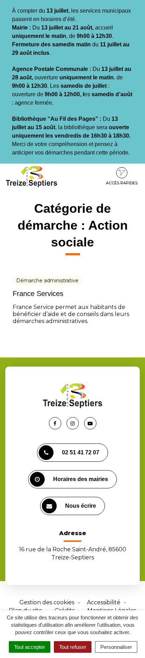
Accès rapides (122, 182)
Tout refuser (72, 647)
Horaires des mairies (80, 479)
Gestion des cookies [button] (46, 602)
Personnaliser (116, 647)
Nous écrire (80, 506)
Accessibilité (103, 602)
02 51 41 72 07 (80, 452)
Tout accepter (29, 647)
